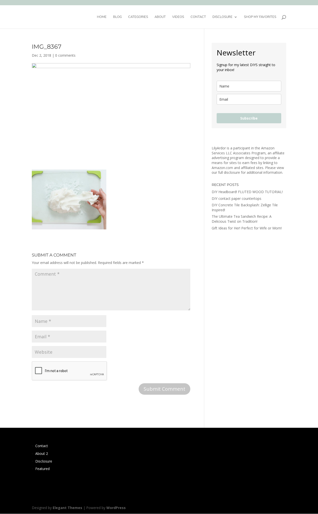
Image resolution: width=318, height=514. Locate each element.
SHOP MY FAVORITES (260, 17)
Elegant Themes (67, 507)
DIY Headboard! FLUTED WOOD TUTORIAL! (247, 191)
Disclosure (222, 17)
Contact (198, 17)
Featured (42, 468)
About (160, 17)
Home (102, 17)
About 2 (41, 453)
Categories (138, 17)
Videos (178, 17)
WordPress (116, 507)
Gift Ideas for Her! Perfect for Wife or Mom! (247, 228)
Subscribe (249, 118)
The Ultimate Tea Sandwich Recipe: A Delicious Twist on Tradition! (242, 219)
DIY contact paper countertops (236, 198)
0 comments (65, 55)
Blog (117, 17)
